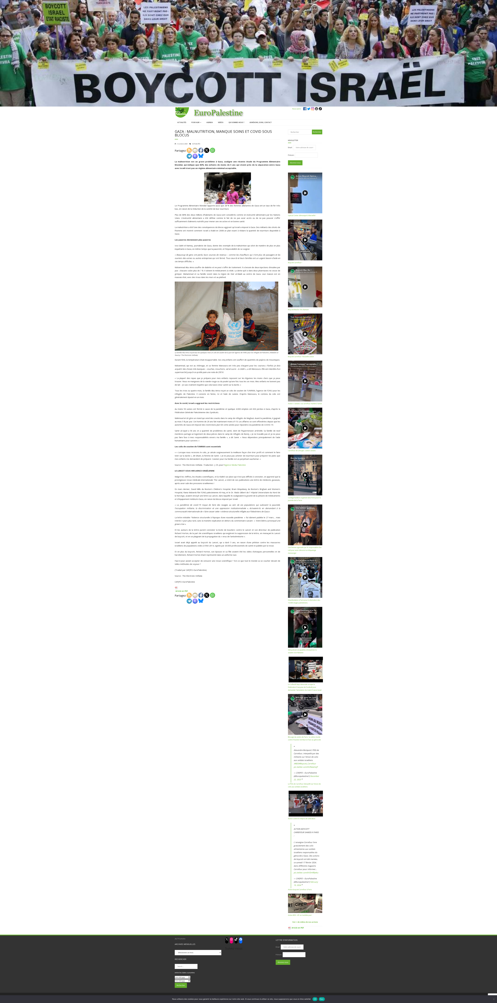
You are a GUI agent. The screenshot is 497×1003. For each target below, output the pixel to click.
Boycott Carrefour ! (295, 262)
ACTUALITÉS (181, 122)
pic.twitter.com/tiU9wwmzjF (306, 767)
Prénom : (291, 155)
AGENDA (209, 122)
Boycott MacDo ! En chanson (298, 309)
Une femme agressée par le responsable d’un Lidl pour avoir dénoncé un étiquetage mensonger (304, 550)
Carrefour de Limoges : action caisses (302, 450)
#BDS (296, 763)
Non (322, 999)
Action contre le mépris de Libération (301, 818)
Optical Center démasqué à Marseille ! (302, 215)
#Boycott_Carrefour (307, 763)
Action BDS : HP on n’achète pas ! (300, 915)
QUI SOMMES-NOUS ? (236, 122)
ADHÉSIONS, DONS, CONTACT (261, 122)
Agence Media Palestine (235, 465)
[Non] (493, 999)
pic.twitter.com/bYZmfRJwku (306, 872)
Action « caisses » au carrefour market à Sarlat (305, 403)
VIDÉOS (220, 122)
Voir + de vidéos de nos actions (305, 922)
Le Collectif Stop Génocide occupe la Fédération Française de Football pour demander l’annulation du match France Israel (304, 687)
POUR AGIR (195, 122)
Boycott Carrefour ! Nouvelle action (301, 356)
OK (315, 999)
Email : (290, 147)
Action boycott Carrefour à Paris (300, 889)
